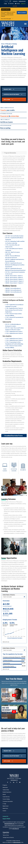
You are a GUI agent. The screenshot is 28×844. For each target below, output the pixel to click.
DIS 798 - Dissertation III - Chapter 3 (14, 279)
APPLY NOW (7, 99)
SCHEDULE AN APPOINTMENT (11, 94)
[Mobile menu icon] (25, 24)
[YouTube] (19, 782)
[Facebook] (7, 782)
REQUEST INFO (7, 89)
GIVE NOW (12, 3)
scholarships (14, 116)
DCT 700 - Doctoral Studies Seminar (14, 236)
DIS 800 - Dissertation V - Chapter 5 (14, 283)
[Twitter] (10, 782)
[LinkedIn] (13, 782)
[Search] (10, 1)
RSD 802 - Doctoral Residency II (13, 290)
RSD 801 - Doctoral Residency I (13, 288)
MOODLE (18, 3)
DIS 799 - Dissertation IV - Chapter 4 (14, 281)
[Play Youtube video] (14, 695)
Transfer (3, 110)
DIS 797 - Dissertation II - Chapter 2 (14, 277)
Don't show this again (6, 18)
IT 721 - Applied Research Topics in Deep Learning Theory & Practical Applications (14, 310)
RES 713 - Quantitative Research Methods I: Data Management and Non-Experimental (15, 264)
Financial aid (4, 116)
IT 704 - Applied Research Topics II (14, 333)
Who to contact (22, 12)
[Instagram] (16, 782)
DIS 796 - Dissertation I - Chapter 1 (14, 275)
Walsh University (16, 842)
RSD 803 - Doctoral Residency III (13, 292)
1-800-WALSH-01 (14, 780)
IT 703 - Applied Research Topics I (13, 331)
